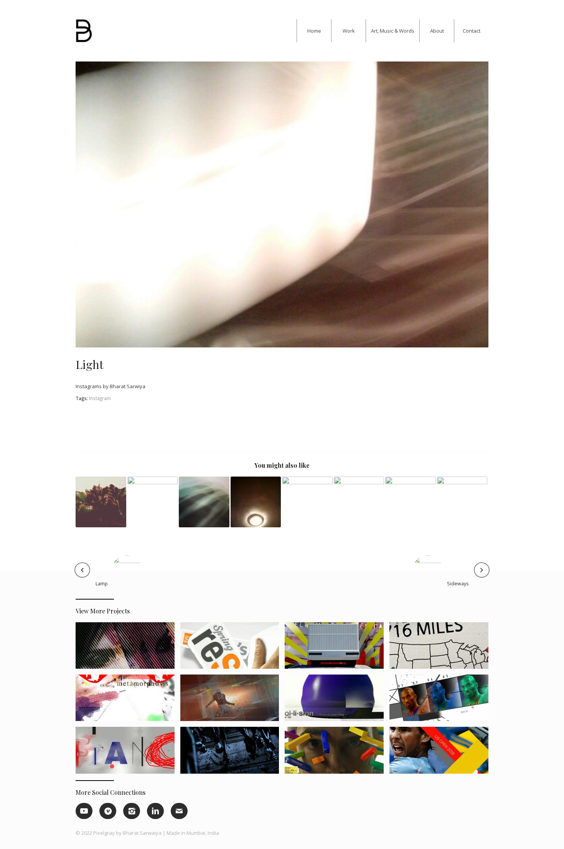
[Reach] (204, 502)
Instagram (100, 398)
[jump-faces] (337, 753)
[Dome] (256, 502)
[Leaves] (101, 502)
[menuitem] (314, 30)
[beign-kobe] (441, 701)
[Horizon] (410, 502)
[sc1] (232, 701)
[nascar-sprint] (441, 648)
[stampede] (232, 753)
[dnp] (337, 648)
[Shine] (462, 502)
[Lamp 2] (282, 204)
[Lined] (152, 502)
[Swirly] (359, 502)
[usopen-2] (441, 753)
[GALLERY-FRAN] (128, 753)
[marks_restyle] (232, 648)
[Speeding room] (307, 502)
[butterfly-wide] (128, 701)
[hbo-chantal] (128, 648)
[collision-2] (337, 701)
